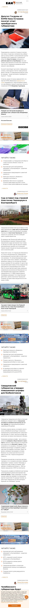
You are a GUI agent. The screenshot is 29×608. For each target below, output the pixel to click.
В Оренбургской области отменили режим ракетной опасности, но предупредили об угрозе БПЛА (13, 370)
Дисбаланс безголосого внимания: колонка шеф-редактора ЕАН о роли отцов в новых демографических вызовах (15, 182)
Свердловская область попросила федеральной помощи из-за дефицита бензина (14, 567)
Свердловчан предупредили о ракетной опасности (15, 173)
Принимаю (14, 605)
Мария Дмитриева (22, 582)
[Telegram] (23, 127)
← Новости (4, 6)
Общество (3, 315)
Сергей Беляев (22, 381)
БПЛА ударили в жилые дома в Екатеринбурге (12, 562)
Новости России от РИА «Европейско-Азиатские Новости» (11, 3)
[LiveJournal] (27, 127)
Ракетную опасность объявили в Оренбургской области (12, 177)
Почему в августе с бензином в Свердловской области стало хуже (13, 361)
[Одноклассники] (21, 127)
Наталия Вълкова (23, 11)
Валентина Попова (22, 193)
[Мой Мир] (25, 127)
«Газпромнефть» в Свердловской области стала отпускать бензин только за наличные (15, 162)
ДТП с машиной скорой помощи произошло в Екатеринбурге (12, 558)
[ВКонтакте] (19, 127)
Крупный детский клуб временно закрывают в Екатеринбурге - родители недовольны (15, 168)
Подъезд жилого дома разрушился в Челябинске (14, 572)
